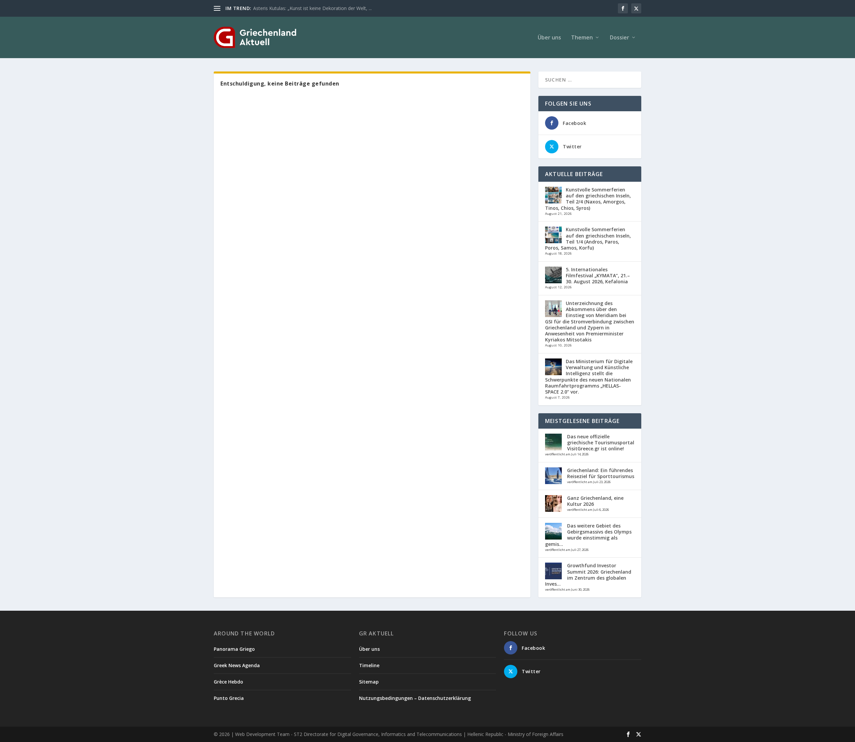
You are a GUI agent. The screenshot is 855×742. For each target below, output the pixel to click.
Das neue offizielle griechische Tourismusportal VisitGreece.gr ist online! (600, 442)
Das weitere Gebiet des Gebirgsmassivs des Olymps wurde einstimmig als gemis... (588, 535)
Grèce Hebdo (228, 682)
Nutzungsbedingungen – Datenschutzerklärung (415, 698)
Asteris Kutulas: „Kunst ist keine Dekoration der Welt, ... (312, 8)
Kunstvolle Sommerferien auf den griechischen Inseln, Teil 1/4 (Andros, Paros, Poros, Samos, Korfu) (588, 238)
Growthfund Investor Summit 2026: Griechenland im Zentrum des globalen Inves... (588, 574)
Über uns (549, 38)
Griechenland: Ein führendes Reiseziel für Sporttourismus (600, 473)
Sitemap (369, 682)
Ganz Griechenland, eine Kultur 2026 (595, 501)
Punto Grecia (229, 698)
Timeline (369, 665)
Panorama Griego (234, 649)
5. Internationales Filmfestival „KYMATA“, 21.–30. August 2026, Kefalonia (598, 275)
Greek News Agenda (237, 665)
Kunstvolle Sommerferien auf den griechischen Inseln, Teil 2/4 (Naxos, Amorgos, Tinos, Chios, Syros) (588, 198)
